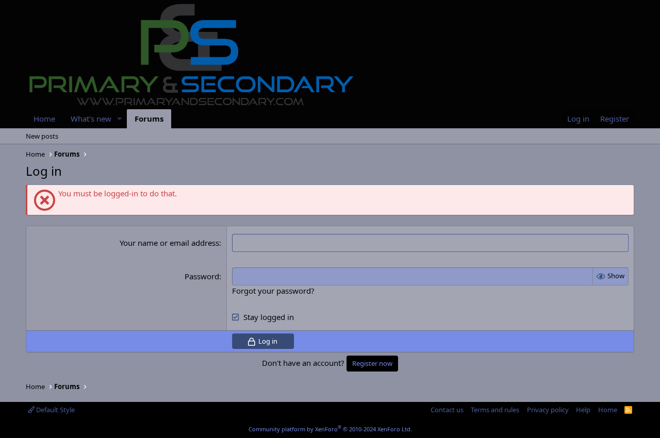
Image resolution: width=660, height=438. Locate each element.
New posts (42, 136)
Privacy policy (548, 409)
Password (202, 276)
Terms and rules (495, 409)
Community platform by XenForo (330, 429)
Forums (149, 118)
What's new (91, 118)
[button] (119, 118)
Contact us (447, 409)
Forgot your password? (273, 290)
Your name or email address (169, 243)
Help (583, 409)
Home (44, 118)
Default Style (55, 409)
